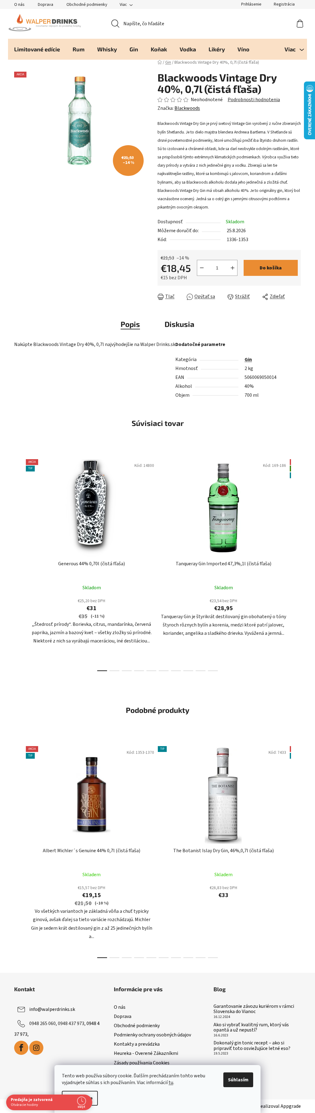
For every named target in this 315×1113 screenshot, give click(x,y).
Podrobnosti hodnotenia (254, 99)
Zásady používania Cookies (141, 1062)
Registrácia (284, 4)
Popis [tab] (130, 324)
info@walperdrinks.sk (52, 1009)
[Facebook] (21, 1048)
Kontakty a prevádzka (137, 1044)
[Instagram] (36, 1048)
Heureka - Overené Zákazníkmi (146, 1053)
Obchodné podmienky (86, 5)
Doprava (45, 5)
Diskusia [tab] (179, 324)
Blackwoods (187, 108)
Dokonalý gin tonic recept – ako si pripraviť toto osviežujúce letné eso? (251, 1045)
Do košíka (271, 267)
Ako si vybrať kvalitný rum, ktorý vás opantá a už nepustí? (251, 1027)
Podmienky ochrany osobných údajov (152, 1035)
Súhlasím (238, 1079)
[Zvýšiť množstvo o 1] (232, 268)
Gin (248, 359)
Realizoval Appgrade (279, 1106)
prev (19, 563)
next (296, 563)
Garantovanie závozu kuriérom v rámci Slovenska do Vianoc (253, 1009)
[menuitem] (37, 49)
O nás (19, 5)
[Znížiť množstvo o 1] (201, 268)
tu (171, 1082)
